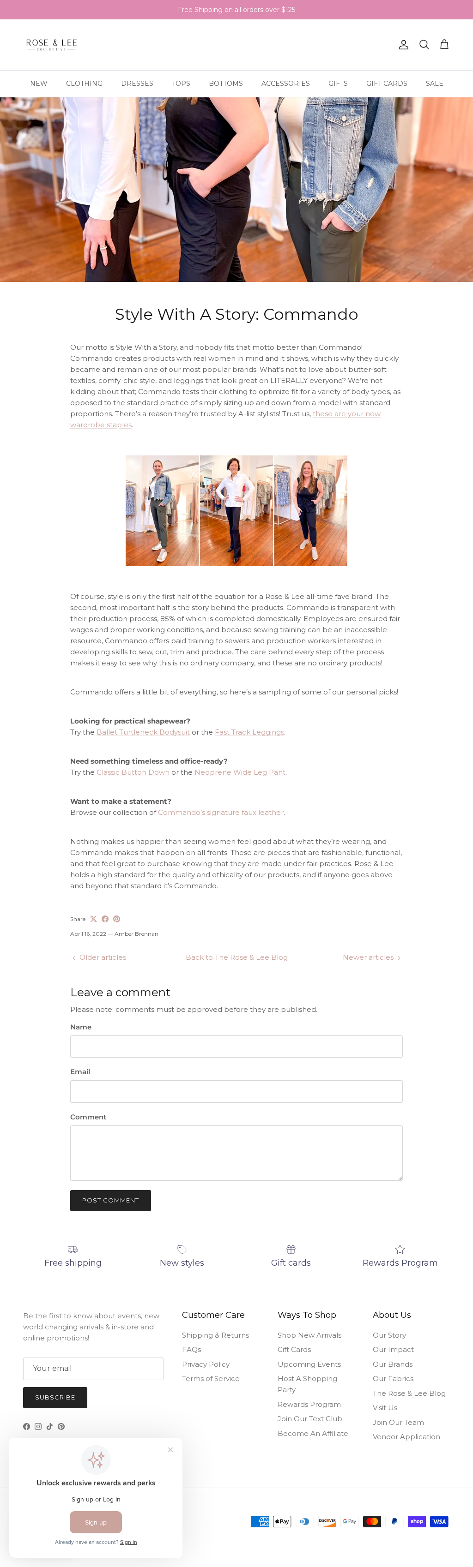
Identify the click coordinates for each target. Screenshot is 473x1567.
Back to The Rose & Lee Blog (237, 957)
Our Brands (392, 1364)
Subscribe (55, 1397)
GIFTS (338, 83)
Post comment (110, 1200)
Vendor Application (406, 1436)
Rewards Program (309, 1404)
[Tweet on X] (93, 918)
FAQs (191, 1349)
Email (80, 1071)
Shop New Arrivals (309, 1335)
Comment (88, 1116)
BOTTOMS (226, 83)
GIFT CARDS (386, 83)
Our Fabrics (393, 1378)
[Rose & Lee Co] (52, 45)
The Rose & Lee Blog (409, 1393)
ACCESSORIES (285, 83)
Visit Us (385, 1407)
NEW (39, 83)
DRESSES (137, 83)
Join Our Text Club (310, 1418)
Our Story (389, 1335)
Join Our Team (398, 1422)
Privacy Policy (206, 1364)
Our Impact (393, 1349)
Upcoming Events (309, 1364)
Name (80, 1027)
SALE (434, 83)
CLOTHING (84, 83)
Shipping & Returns (215, 1335)
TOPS (181, 83)
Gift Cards (294, 1349)
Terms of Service (211, 1378)
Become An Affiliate (313, 1433)
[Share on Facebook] (105, 918)
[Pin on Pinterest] (116, 918)
